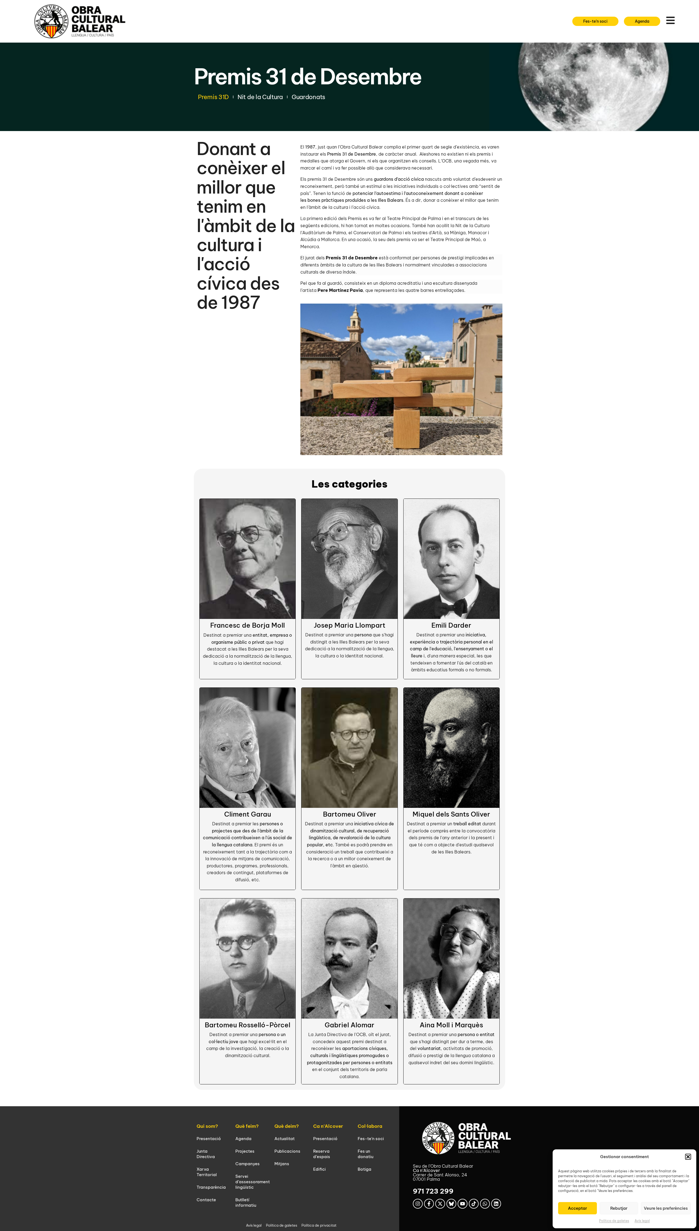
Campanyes (247, 1163)
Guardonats (308, 97)
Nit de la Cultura (260, 97)
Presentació (209, 1138)
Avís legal (642, 1221)
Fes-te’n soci (371, 1138)
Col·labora (370, 1126)
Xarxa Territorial (207, 1172)
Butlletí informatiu (245, 1202)
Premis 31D (213, 97)
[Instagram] (418, 1204)
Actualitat (284, 1138)
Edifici (319, 1169)
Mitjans (281, 1163)
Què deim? (286, 1126)
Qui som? (207, 1126)
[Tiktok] (474, 1204)
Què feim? (247, 1126)
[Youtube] (462, 1204)
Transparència (211, 1187)
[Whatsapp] (485, 1204)
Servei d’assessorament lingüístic (252, 1182)
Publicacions (287, 1151)
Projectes (244, 1151)
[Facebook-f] (429, 1204)
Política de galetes (614, 1221)
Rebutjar (618, 1208)
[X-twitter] (440, 1204)
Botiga (364, 1169)
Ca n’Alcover (328, 1126)
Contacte (206, 1199)
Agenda (243, 1138)
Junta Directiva (206, 1154)
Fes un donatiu (365, 1154)
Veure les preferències (666, 1208)
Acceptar (577, 1208)
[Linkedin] (496, 1204)
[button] (688, 1156)
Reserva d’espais (321, 1154)
